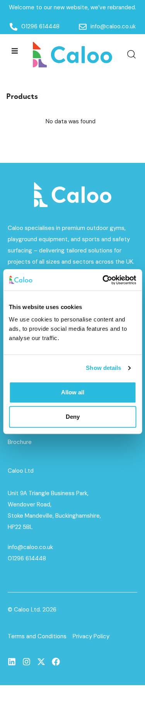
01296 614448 (27, 558)
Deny (73, 416)
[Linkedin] (12, 662)
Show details (103, 367)
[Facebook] (56, 662)
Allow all (72, 392)
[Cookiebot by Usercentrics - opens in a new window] (103, 280)
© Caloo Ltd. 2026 (32, 609)
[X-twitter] (41, 662)
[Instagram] (26, 662)
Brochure (20, 442)
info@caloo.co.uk (30, 547)
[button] (14, 50)
